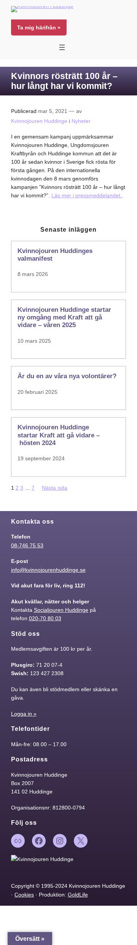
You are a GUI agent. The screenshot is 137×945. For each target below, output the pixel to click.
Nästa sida (54, 488)
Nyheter (81, 121)
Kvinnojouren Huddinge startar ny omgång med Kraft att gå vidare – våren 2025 (64, 317)
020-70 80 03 (45, 618)
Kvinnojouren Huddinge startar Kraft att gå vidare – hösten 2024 (59, 435)
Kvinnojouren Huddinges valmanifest (55, 254)
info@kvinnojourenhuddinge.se (48, 570)
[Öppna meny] (62, 47)
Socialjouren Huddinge (61, 610)
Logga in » (24, 714)
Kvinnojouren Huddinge (39, 121)
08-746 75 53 (27, 545)
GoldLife (78, 895)
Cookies (24, 895)
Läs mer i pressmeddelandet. (87, 195)
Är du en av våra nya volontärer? (67, 376)
